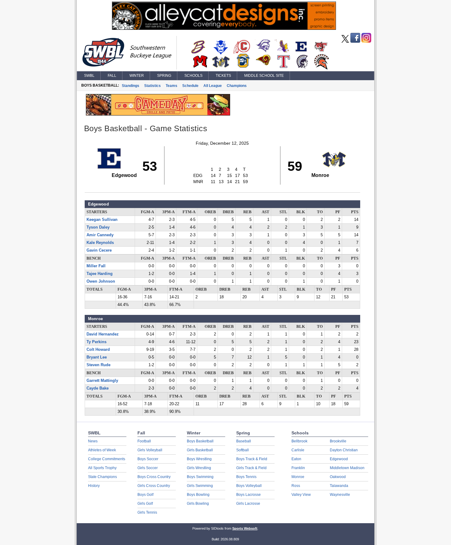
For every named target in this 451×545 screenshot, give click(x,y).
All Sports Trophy (102, 468)
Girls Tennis (147, 512)
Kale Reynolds (100, 243)
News (93, 441)
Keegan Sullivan (102, 220)
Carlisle (297, 450)
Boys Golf (145, 494)
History (94, 486)
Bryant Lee (97, 357)
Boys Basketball (200, 441)
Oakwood (338, 477)
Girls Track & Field (251, 468)
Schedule (190, 86)
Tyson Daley (98, 227)
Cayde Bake (98, 388)
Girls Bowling (198, 503)
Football (144, 441)
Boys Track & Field (251, 459)
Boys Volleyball (249, 486)
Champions (237, 86)
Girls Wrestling (199, 468)
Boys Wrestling (199, 459)
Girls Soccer (147, 468)
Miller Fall (96, 266)
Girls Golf (145, 503)
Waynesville (340, 494)
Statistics (152, 86)
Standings (130, 86)
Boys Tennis (246, 477)
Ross (295, 486)
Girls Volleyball (149, 450)
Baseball (243, 441)
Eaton (296, 459)
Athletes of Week (102, 450)
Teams (171, 86)
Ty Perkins (96, 342)
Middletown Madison (347, 468)
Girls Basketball (200, 450)
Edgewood (339, 459)
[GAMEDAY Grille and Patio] (158, 114)
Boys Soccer (147, 459)
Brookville (338, 441)
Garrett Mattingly (102, 380)
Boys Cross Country (154, 477)
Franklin (298, 468)
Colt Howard (98, 349)
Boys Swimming (200, 477)
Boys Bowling (198, 494)
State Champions (102, 477)
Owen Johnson (101, 281)
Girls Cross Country (153, 486)
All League (212, 86)
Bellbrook (299, 441)
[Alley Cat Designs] (224, 28)
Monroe (297, 477)
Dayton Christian (344, 450)
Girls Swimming (200, 486)
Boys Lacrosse (248, 494)
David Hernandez (103, 334)
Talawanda (339, 486)
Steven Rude (98, 365)
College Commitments (106, 459)
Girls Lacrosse (248, 503)
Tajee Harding (100, 274)
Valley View (301, 494)
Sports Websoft (244, 528)
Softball (242, 450)
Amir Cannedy (100, 235)
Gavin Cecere (99, 250)
